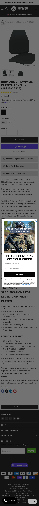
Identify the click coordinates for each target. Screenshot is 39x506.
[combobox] (7, 269)
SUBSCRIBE (19, 274)
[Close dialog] (35, 220)
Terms (29, 284)
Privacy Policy (24, 284)
